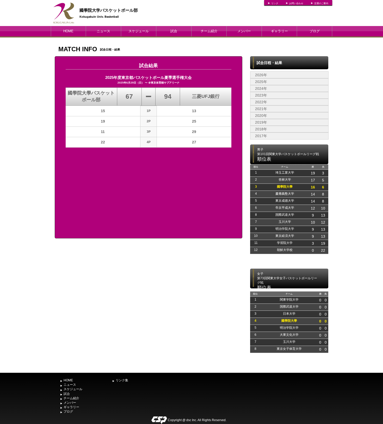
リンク (274, 3)
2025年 (261, 82)
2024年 (261, 88)
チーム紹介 (209, 31)
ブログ (315, 31)
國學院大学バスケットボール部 (108, 10)
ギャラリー (279, 31)
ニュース (103, 31)
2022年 (261, 102)
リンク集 (122, 380)
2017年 (261, 136)
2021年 (261, 109)
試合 (173, 31)
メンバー (244, 31)
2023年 (261, 95)
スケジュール (138, 31)
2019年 (261, 122)
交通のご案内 (321, 3)
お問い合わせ (296, 3)
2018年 (261, 129)
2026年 (261, 75)
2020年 (261, 115)
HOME (68, 31)
